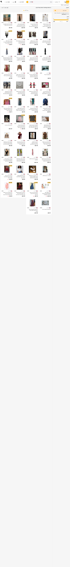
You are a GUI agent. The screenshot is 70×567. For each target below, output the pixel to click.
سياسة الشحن (64, 14)
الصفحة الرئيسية (66, 5)
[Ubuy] (67, 2)
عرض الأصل (26, 10)
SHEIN (41, 73)
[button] (21, 2)
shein (41, 22)
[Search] (27, 2)
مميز (2, 7)
